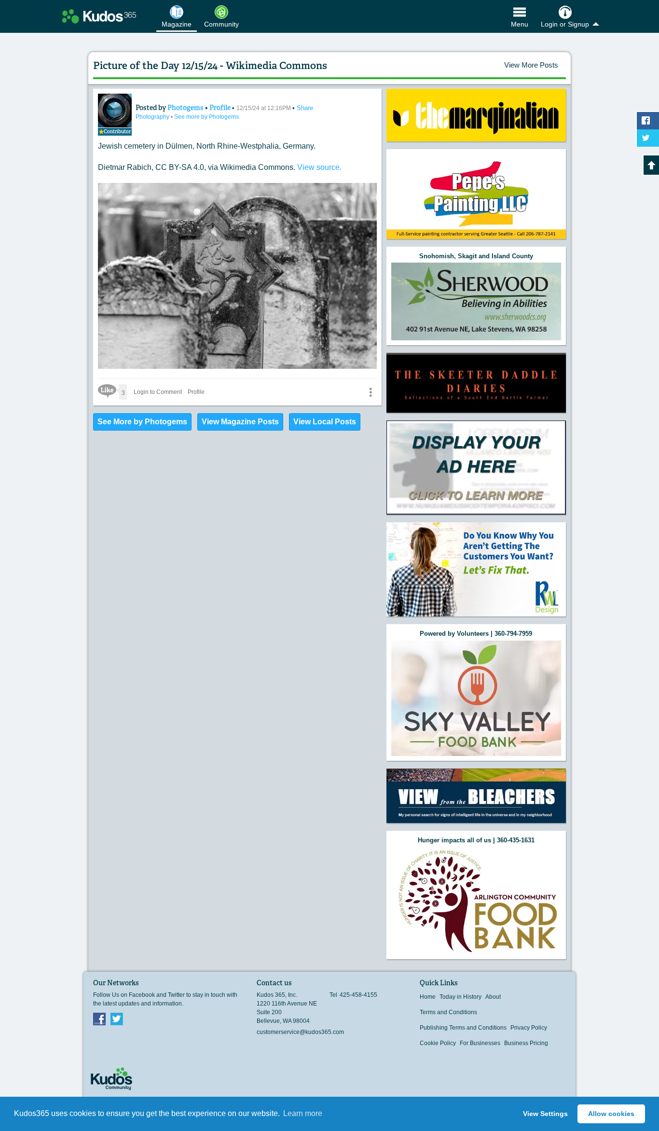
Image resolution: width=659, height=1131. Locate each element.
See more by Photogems (206, 116)
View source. (319, 167)
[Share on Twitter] (648, 138)
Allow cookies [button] (611, 1113)
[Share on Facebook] (648, 120)
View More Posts (531, 65)
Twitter (116, 1018)
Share (305, 108)
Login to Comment (158, 392)
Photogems (186, 107)
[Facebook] (99, 1018)
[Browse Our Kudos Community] (99, 16)
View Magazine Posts (240, 422)
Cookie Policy (438, 1043)
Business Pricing (526, 1043)
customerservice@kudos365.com (300, 1032)
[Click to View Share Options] (370, 392)
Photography (153, 116)
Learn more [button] (302, 1113)
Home (428, 996)
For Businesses (480, 1043)
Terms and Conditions (448, 1012)
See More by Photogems (142, 422)
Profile (220, 107)
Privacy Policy (528, 1027)
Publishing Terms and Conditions (463, 1027)
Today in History (460, 996)
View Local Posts (324, 422)
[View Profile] (115, 110)
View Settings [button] (545, 1113)
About (493, 996)
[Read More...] (476, 115)
